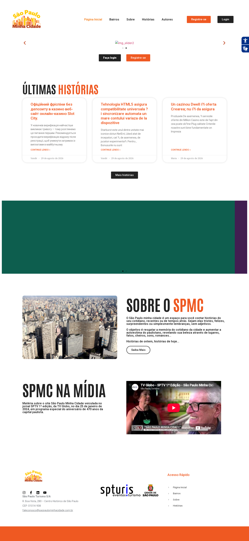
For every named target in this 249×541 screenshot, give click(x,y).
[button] (24, 43)
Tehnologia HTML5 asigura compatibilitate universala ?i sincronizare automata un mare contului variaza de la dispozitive (124, 113)
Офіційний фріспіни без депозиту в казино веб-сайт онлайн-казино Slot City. (52, 111)
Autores (167, 19)
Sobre (131, 19)
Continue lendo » (40, 150)
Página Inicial (93, 19)
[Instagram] (24, 492)
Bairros (114, 19)
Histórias (148, 19)
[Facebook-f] (31, 492)
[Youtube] (44, 492)
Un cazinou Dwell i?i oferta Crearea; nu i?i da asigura (193, 106)
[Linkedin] (38, 492)
